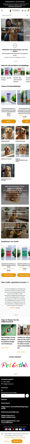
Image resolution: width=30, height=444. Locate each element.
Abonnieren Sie (27, 396)
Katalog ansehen (2, 10)
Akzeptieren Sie (17, 441)
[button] (20, 120)
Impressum (5, 403)
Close (28, 4)
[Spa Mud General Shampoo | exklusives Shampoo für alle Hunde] (8, 252)
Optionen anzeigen (8, 275)
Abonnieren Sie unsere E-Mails (9, 392)
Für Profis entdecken (15, 233)
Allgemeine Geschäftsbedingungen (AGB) (15, 407)
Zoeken (27, 15)
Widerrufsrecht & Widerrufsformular (8, 416)
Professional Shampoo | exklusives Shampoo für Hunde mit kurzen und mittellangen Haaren (8, 111)
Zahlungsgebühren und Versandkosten (10, 421)
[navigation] (13, 61)
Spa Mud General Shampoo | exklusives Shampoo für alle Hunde (9, 265)
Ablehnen (6, 441)
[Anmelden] (25, 10)
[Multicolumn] (15, 365)
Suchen (4, 399)
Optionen (8, 121)
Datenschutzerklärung (10, 412)
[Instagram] (1, 390)
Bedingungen (7, 437)
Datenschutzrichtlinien (18, 437)
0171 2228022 (6, 381)
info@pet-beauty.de (8, 384)
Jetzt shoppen (15, 217)
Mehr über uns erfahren (15, 201)
